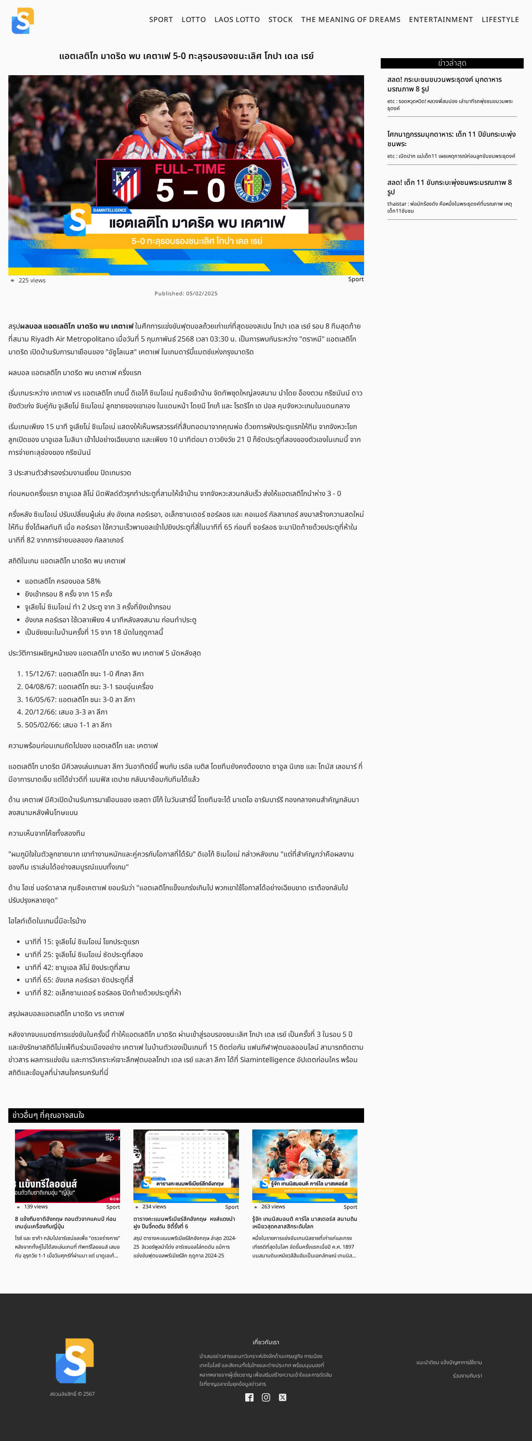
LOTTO (194, 20)
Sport (356, 279)
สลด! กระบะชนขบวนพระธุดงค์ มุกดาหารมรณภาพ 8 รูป (444, 84)
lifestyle (501, 20)
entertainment (441, 20)
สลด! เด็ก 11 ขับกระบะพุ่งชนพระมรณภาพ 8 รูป (449, 187)
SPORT (161, 20)
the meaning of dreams (351, 20)
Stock (280, 20)
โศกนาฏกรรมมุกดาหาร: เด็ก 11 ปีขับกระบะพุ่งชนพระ (451, 139)
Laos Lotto (237, 20)
